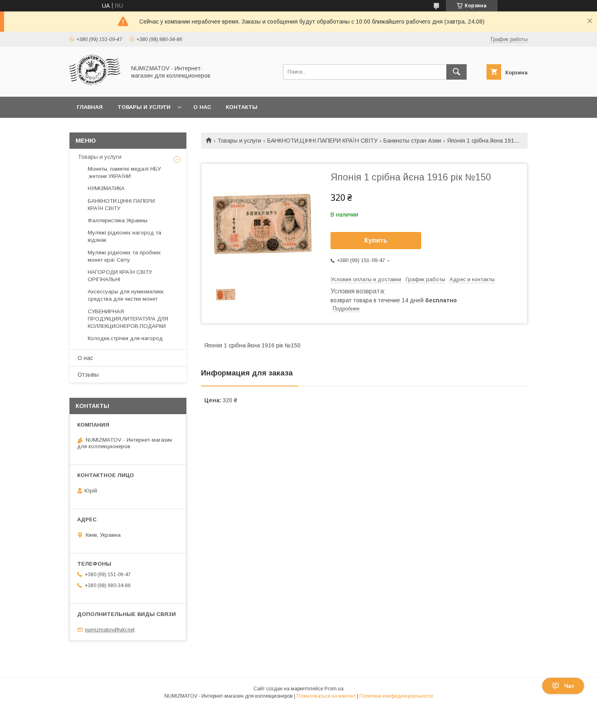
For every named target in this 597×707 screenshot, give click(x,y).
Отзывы (88, 374)
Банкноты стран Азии (412, 140)
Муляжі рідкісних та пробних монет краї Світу (124, 256)
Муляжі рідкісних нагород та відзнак (124, 236)
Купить (375, 240)
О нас (202, 107)
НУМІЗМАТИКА (106, 188)
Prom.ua (334, 689)
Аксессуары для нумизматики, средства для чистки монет (126, 295)
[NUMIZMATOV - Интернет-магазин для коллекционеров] (95, 86)
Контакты (241, 107)
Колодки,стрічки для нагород (125, 338)
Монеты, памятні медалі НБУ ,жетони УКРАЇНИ (124, 172)
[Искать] (456, 72)
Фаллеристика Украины (117, 220)
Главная (90, 107)
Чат (569, 686)
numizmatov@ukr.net (109, 630)
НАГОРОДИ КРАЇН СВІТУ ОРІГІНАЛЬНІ (120, 275)
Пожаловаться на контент (326, 696)
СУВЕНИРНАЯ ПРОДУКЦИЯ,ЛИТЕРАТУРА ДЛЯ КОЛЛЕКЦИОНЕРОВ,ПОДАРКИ (128, 318)
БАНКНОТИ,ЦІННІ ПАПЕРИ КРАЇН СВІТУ (322, 140)
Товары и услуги (144, 107)
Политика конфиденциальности (396, 696)
